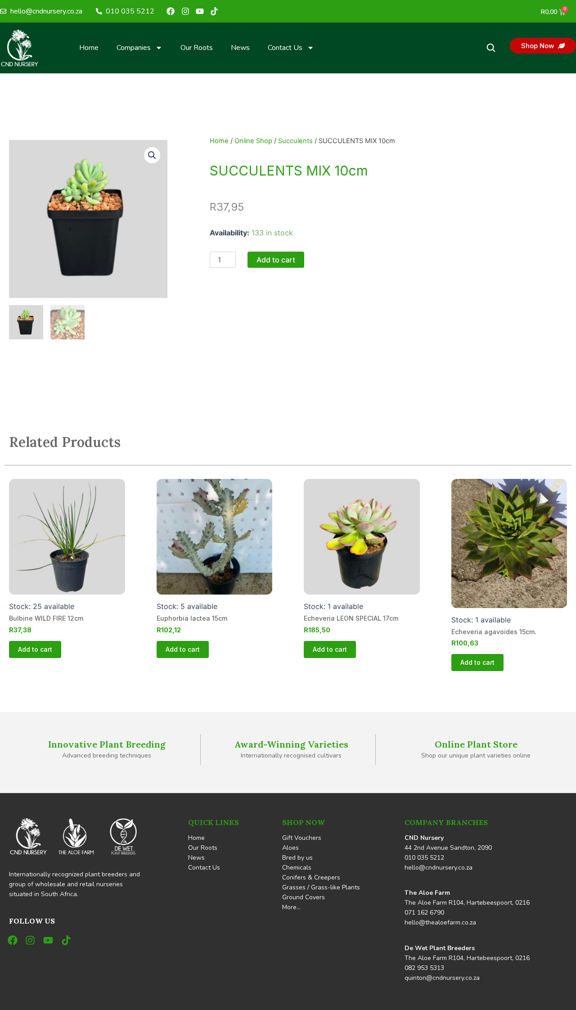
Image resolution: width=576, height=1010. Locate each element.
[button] (152, 155)
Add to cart (275, 259)
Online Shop (253, 141)
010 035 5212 (424, 857)
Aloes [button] (290, 847)
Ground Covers (303, 897)
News (240, 48)
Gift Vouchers (301, 838)
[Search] (491, 48)
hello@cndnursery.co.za (438, 867)
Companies (134, 48)
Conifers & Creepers (311, 877)
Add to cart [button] (35, 649)
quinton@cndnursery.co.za (442, 978)
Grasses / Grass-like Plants (321, 887)
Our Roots (196, 48)
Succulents (295, 141)
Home (89, 48)
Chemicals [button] (296, 867)
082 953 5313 (424, 968)
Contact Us (285, 48)
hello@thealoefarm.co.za (440, 922)
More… (291, 907)
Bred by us (297, 857)
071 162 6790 (424, 912)
